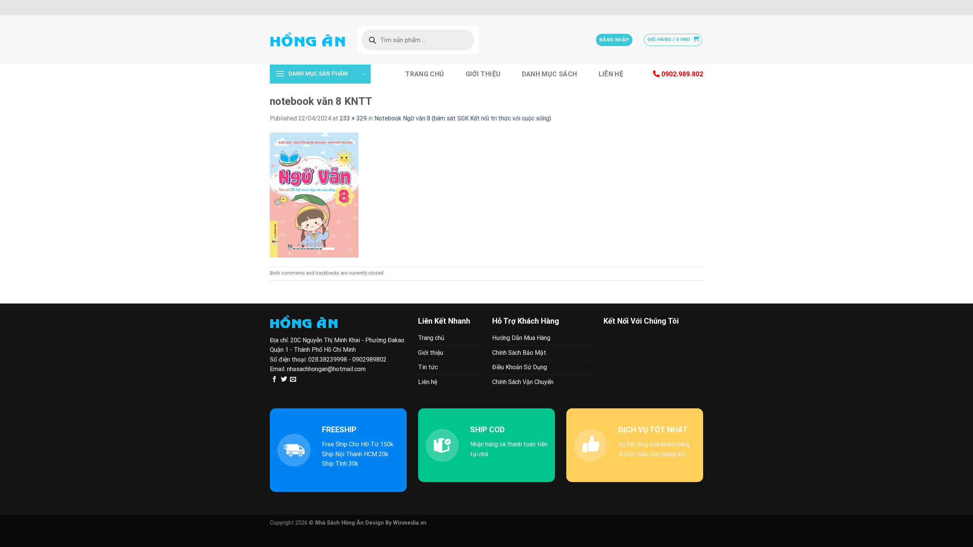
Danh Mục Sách (549, 74)
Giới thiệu (483, 74)
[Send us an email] (293, 379)
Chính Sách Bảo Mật (519, 352)
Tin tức (428, 367)
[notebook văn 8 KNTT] (314, 194)
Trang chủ (424, 74)
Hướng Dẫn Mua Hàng (521, 337)
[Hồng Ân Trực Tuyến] (308, 40)
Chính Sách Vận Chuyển (522, 382)
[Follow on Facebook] (274, 379)
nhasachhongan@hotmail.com (326, 369)
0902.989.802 (681, 74)
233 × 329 (353, 118)
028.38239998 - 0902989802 (347, 359)
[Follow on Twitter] (284, 379)
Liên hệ (611, 74)
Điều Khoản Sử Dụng (519, 367)
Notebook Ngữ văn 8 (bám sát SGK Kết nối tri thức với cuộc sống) (462, 118)
